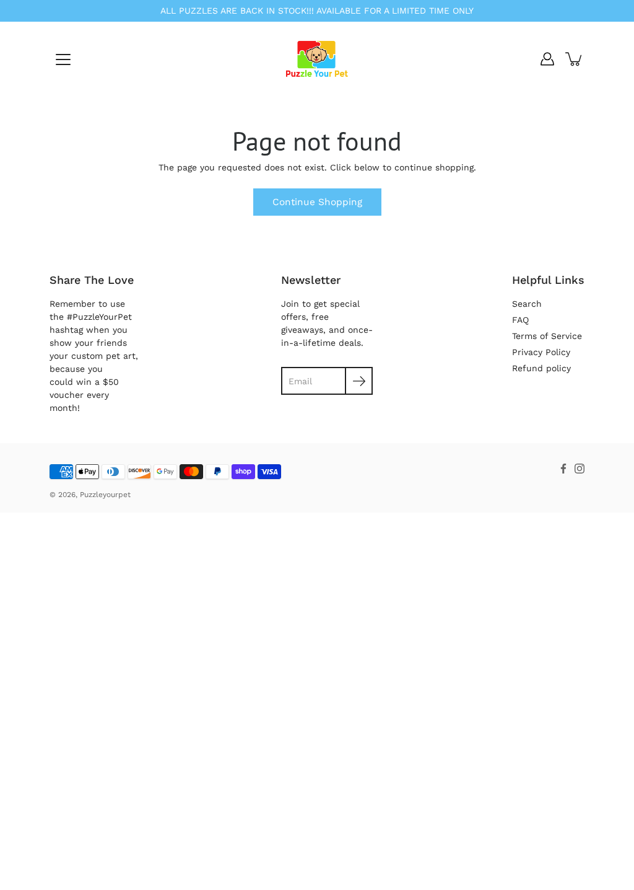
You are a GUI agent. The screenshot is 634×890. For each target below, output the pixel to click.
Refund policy (541, 368)
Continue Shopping (317, 202)
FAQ (520, 320)
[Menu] (63, 59)
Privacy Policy (541, 352)
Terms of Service (547, 336)
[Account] (547, 59)
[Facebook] (563, 469)
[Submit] (359, 381)
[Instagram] (579, 469)
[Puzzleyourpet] (317, 59)
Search (527, 304)
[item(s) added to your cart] (574, 59)
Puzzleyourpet (105, 494)
